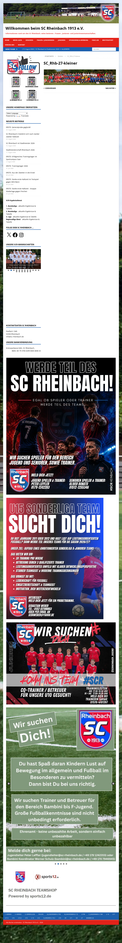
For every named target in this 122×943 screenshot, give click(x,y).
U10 (60, 918)
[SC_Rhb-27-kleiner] (80, 83)
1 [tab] (8, 270)
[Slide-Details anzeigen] (23, 259)
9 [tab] (30, 270)
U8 (76, 918)
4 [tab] (16, 270)
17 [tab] (27, 271)
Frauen (40, 914)
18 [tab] (30, 271)
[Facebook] (15, 235)
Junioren (61, 40)
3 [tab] (14, 270)
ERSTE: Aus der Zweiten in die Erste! (20, 172)
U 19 (107, 914)
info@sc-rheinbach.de (15, 336)
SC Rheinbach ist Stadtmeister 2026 (20, 143)
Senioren (29, 40)
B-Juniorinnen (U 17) (71, 914)
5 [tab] (19, 270)
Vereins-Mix (9, 45)
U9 (65, 918)
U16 (13, 918)
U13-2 (20, 918)
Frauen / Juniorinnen (45, 40)
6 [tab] (22, 270)
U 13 (32, 918)
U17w (83, 914)
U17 (113, 914)
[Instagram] (21, 235)
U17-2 (6, 918)
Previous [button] (9, 258)
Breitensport (107, 40)
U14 (26, 918)
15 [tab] (22, 271)
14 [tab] (19, 271)
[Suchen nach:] (104, 49)
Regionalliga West (13, 219)
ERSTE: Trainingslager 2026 (17, 166)
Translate (25, 116)
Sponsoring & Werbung (78, 40)
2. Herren (18, 914)
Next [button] (38, 258)
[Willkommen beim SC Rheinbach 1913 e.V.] (61, 22)
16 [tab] (24, 271)
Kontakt (21, 45)
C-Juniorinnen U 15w (96, 914)
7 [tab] (24, 270)
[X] (9, 235)
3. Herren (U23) (30, 914)
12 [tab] (38, 270)
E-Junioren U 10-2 (49, 918)
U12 (38, 918)
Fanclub (95, 40)
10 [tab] (33, 270)
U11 (71, 918)
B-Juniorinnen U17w (54, 914)
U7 (82, 918)
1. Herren (8, 914)
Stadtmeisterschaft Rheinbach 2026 (20, 150)
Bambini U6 (90, 918)
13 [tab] (16, 271)
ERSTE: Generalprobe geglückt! (18, 127)
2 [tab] (11, 270)
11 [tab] (35, 270)
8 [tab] (27, 270)
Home (7, 40)
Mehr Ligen (17, 40)
